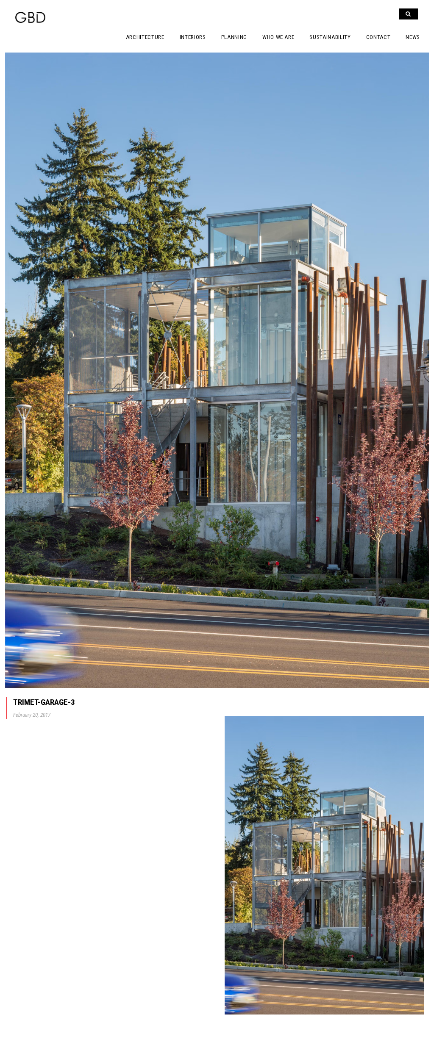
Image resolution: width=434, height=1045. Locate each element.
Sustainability (330, 37)
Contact (378, 37)
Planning (234, 37)
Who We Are (278, 37)
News (413, 37)
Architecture (145, 37)
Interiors (193, 37)
